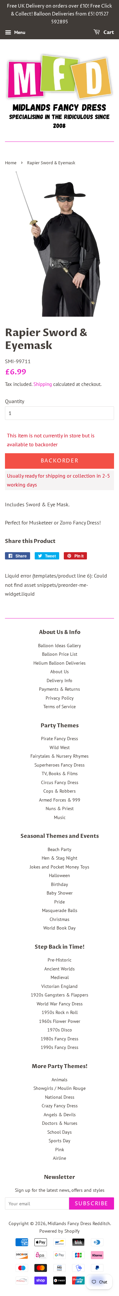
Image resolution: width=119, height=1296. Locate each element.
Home (11, 163)
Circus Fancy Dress (59, 782)
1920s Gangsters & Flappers (59, 995)
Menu (19, 33)
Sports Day (59, 1141)
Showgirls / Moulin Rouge (59, 1088)
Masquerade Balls (59, 910)
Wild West (60, 747)
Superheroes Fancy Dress (59, 765)
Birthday (59, 884)
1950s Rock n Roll (60, 1012)
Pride (59, 902)
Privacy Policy (60, 698)
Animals (59, 1080)
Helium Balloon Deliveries (59, 663)
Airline (59, 1158)
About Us (59, 672)
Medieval (60, 977)
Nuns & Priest (60, 808)
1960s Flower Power (59, 1021)
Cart (108, 33)
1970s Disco (59, 1030)
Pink (59, 1150)
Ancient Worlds (59, 969)
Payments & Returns (59, 689)
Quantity (14, 401)
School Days (59, 1132)
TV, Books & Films (60, 773)
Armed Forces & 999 (59, 800)
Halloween (59, 875)
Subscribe (91, 1203)
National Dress (59, 1097)
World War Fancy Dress (60, 1004)
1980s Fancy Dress (59, 1039)
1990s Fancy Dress (59, 1047)
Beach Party (59, 849)
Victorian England (59, 986)
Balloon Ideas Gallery (59, 645)
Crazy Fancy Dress (60, 1106)
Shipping (42, 384)
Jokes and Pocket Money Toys (59, 867)
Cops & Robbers (59, 791)
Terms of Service (59, 707)
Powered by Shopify (59, 1231)
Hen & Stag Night (59, 858)
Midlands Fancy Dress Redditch (79, 1223)
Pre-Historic (59, 960)
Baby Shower (60, 893)
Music (59, 817)
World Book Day (59, 928)
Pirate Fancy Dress (59, 739)
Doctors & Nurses (59, 1123)
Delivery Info (59, 680)
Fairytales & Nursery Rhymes (59, 756)
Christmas (59, 919)
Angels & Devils (60, 1115)
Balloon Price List (59, 654)
